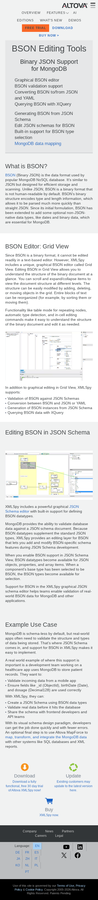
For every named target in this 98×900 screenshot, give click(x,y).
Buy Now (47, 35)
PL (36, 865)
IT (36, 859)
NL (27, 865)
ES (36, 852)
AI (75, 13)
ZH (27, 859)
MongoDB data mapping (38, 143)
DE (17, 852)
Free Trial (35, 28)
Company (30, 831)
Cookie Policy (34, 889)
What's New (51, 20)
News (49, 831)
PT (27, 872)
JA (18, 859)
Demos (74, 20)
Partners (68, 831)
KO (17, 865)
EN (37, 846)
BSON (10, 175)
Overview (31, 13)
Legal (59, 836)
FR (27, 852)
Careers (41, 836)
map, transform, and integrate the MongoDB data (46, 737)
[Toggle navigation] (93, 5)
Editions (25, 20)
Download (62, 28)
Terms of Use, (66, 885)
